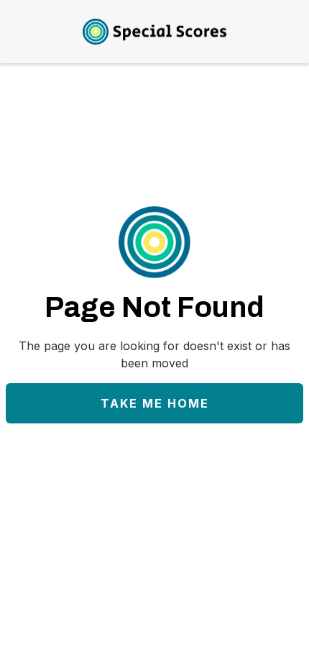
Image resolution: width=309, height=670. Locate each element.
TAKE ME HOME (155, 403)
